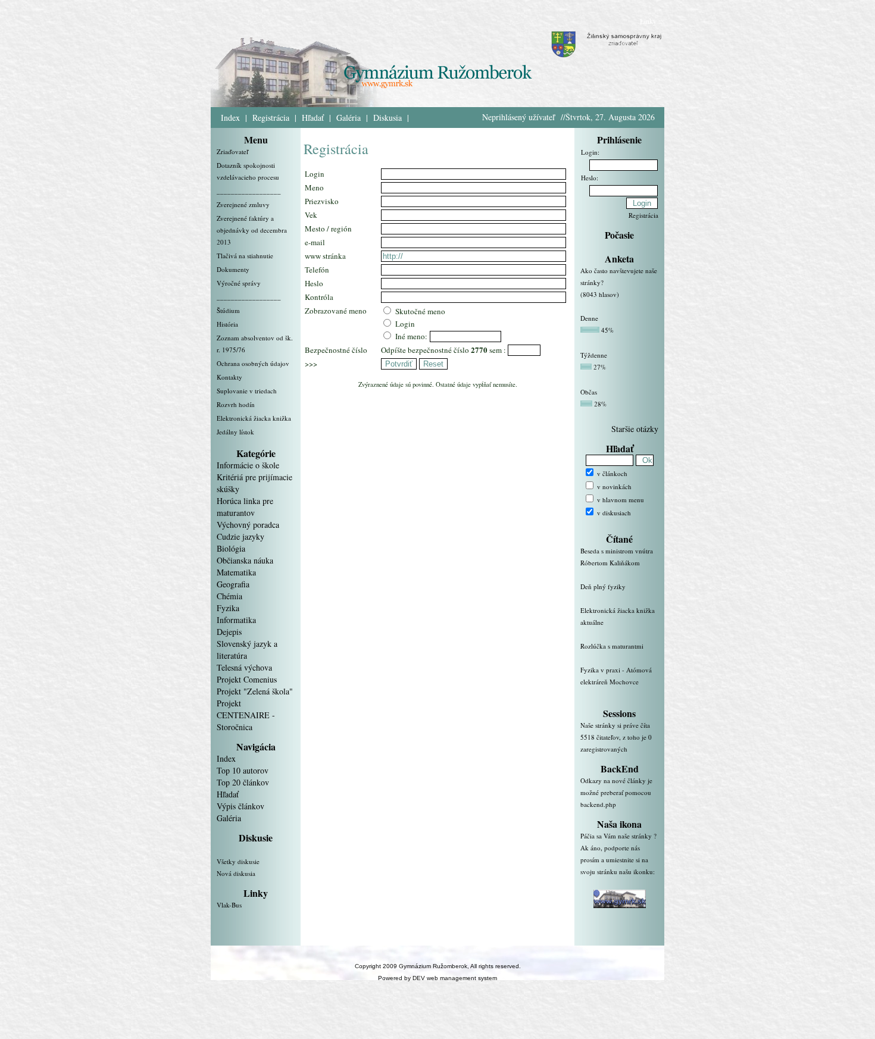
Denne (589, 318)
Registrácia (270, 117)
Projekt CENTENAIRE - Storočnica (246, 715)
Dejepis (229, 631)
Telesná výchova (244, 667)
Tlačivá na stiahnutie (245, 255)
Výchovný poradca (248, 524)
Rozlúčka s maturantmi (611, 645)
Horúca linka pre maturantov (245, 506)
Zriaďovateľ (232, 151)
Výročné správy (239, 282)
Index (230, 117)
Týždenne (593, 354)
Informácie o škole (248, 465)
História (227, 324)
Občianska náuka (245, 560)
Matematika (236, 572)
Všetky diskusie (238, 861)
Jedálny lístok (235, 431)
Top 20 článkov (243, 782)
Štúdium (228, 310)
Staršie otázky (634, 428)
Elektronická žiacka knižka (254, 418)
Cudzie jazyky (240, 536)
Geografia (233, 584)
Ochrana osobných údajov (253, 363)
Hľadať (313, 117)
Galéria (348, 117)
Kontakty (229, 377)
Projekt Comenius (247, 679)
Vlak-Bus (229, 904)
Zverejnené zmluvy (243, 204)
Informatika (236, 619)
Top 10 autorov (242, 770)
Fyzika (228, 608)
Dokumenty (233, 269)
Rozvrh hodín (236, 404)
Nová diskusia (236, 873)
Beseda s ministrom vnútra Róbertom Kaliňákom (616, 556)
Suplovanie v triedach (247, 390)
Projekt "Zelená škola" (255, 691)
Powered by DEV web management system (437, 978)
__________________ (249, 190)
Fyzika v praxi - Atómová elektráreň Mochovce (616, 675)
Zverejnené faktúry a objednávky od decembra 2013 (252, 230)
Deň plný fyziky (603, 586)
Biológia (231, 548)
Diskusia (387, 117)
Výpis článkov (240, 806)
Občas (588, 391)
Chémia (229, 596)
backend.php (598, 804)
